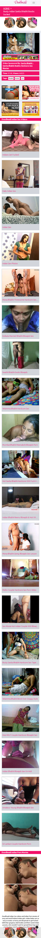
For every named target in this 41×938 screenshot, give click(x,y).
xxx (22, 78)
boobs (17, 78)
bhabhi (11, 78)
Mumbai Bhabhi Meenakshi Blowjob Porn (20, 445)
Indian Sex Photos (10, 263)
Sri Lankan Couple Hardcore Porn (16, 844)
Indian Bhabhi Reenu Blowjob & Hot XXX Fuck (20, 517)
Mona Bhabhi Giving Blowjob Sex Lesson (19, 554)
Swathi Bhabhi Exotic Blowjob (14, 372)
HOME (6, 8)
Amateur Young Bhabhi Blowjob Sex (18, 807)
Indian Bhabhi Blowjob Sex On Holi (17, 771)
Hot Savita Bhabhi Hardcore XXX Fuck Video (20, 481)
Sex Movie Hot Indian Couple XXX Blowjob (20, 626)
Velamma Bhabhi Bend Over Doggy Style (20, 699)
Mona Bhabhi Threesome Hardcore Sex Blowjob (20, 300)
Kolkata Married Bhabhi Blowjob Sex (18, 336)
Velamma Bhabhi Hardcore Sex (15, 408)
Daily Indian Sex (9, 191)
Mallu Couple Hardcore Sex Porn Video (19, 590)
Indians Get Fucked (10, 155)
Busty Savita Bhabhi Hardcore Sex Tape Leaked (20, 662)
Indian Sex (6, 227)
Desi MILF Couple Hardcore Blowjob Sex (19, 735)
